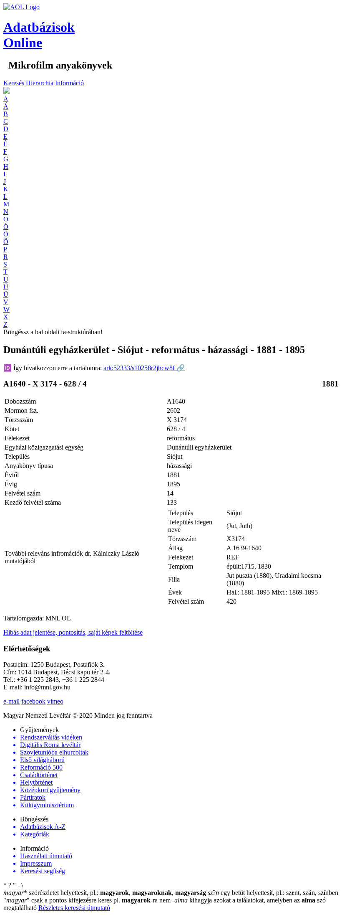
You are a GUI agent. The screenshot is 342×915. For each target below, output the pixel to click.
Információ (69, 82)
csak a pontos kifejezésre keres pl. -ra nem (87, 900)
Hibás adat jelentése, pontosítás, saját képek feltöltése (73, 632)
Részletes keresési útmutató (74, 907)
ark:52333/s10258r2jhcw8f (144, 367)
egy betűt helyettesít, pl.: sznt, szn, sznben (273, 892)
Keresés (13, 82)
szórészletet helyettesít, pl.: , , (104, 892)
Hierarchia (39, 82)
